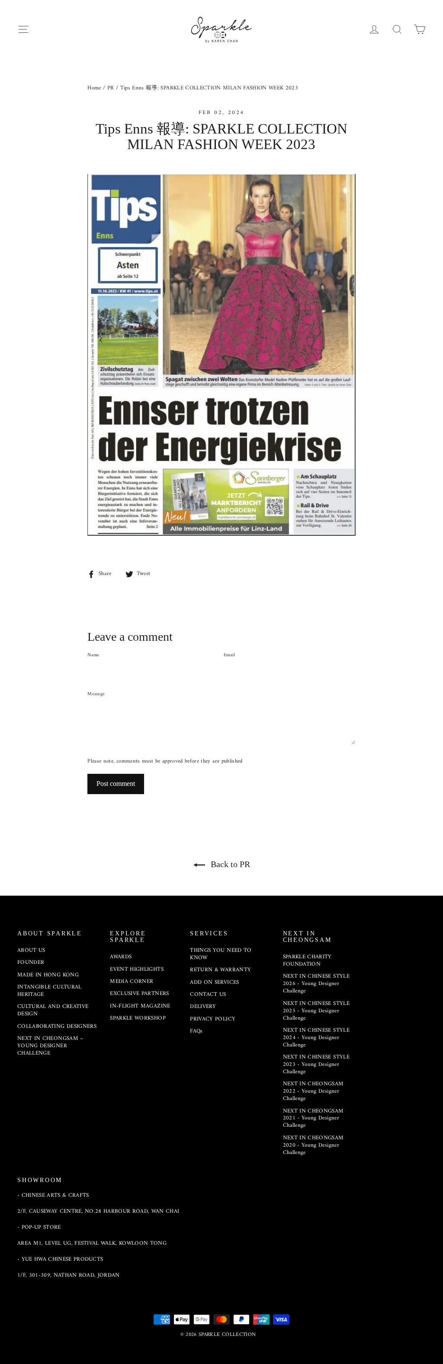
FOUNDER (30, 962)
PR (110, 88)
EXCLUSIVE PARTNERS (139, 993)
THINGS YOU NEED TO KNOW (220, 954)
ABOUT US (31, 950)
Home (94, 88)
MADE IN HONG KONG (48, 975)
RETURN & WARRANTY (220, 970)
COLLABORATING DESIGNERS (56, 1026)
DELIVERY (203, 1006)
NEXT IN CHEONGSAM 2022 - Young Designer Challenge (313, 1091)
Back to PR (229, 864)
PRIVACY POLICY (212, 1019)
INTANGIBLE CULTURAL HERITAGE (49, 990)
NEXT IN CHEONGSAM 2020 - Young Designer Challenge (313, 1145)
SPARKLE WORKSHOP (138, 1018)
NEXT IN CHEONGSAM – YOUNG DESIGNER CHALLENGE (50, 1045)
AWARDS (121, 957)
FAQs (196, 1031)
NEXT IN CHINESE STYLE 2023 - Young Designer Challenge (316, 1064)
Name (93, 655)
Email (229, 655)
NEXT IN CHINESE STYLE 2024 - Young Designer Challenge (316, 1037)
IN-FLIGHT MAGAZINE (140, 1006)
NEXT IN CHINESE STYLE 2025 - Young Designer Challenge (316, 1010)
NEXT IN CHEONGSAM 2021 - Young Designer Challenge (313, 1118)
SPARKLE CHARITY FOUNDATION (307, 960)
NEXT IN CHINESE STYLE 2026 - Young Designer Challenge (316, 983)
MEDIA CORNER (131, 981)
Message (96, 694)
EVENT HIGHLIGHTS (137, 969)
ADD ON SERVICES (214, 982)
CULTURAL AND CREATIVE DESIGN (52, 1010)
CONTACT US (208, 994)
